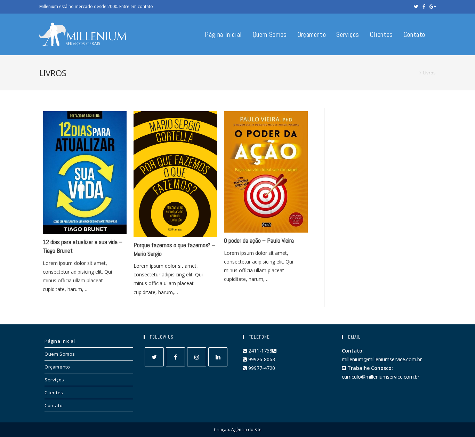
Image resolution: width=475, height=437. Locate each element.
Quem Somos (60, 354)
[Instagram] (196, 356)
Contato (54, 405)
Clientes (54, 392)
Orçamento (57, 367)
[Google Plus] (431, 6)
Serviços (54, 380)
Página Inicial (60, 341)
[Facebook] (423, 6)
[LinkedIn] (217, 356)
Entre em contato (136, 6)
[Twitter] (416, 6)
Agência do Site (246, 429)
